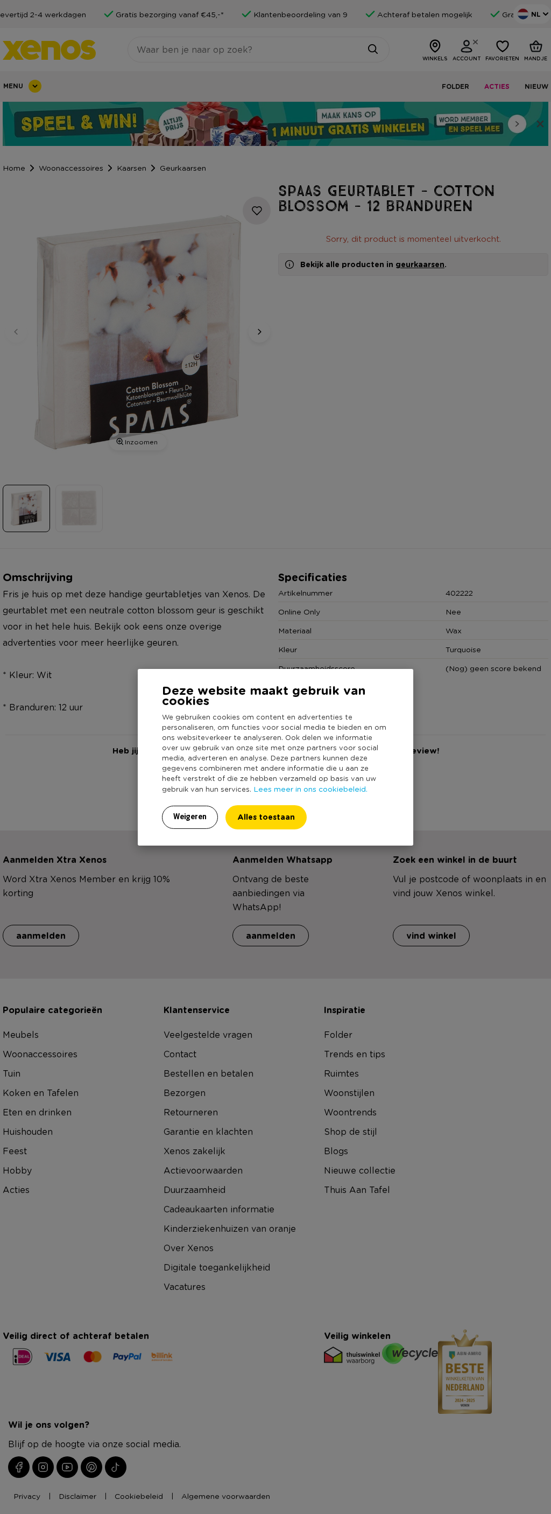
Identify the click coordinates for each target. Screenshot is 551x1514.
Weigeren (190, 816)
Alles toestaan (266, 817)
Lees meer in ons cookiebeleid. (310, 788)
